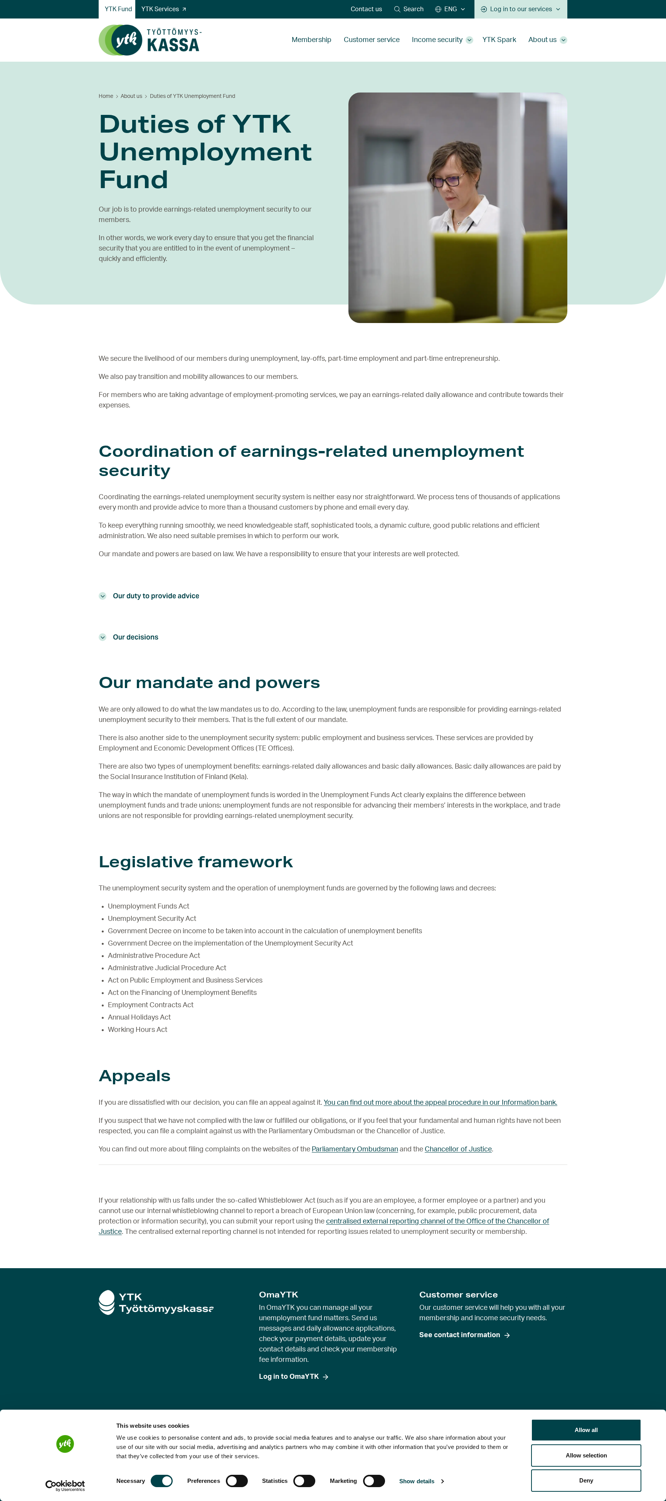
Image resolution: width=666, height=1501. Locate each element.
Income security (437, 40)
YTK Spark (499, 40)
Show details (416, 1481)
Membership (311, 40)
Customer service (372, 40)
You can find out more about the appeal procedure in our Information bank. (440, 1102)
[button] (409, 9)
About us (542, 40)
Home (106, 96)
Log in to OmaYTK (289, 1376)
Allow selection (586, 1455)
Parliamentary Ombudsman (355, 1149)
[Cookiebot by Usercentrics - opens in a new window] (65, 1486)
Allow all (586, 1430)
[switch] (237, 1481)
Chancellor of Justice (458, 1149)
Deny (586, 1480)
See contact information (459, 1335)
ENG (450, 9)
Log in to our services (521, 9)
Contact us (366, 9)
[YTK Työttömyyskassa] (150, 40)
